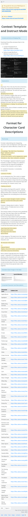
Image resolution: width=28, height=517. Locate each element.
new (2, 515)
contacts (18, 515)
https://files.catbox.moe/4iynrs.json (13, 50)
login (23, 515)
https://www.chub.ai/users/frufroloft (12, 18)
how (9, 515)
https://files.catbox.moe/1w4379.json (14, 55)
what (5, 515)
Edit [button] (2, 508)
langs (13, 515)
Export (7, 508)
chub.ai (10, 16)
